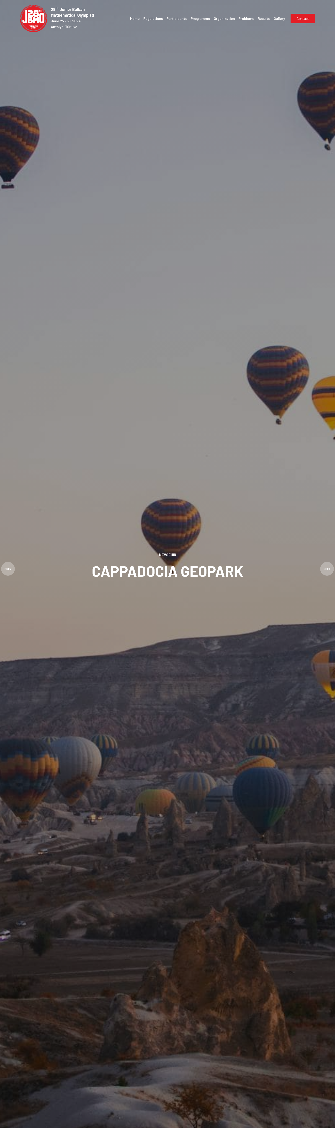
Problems (246, 18)
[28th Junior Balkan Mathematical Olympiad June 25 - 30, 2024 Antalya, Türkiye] (34, 18)
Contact (303, 18)
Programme (200, 18)
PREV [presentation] (8, 568)
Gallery (279, 18)
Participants (177, 18)
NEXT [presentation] (327, 568)
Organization (224, 18)
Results (264, 18)
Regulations (153, 18)
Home (135, 18)
